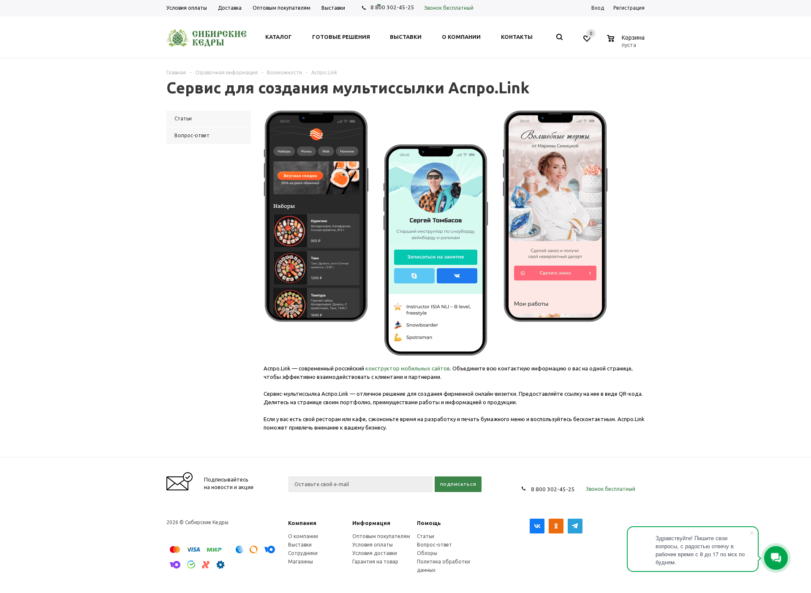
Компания (302, 523)
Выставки (300, 544)
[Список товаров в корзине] (627, 43)
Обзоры (427, 553)
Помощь (429, 523)
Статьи (425, 536)
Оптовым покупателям (381, 536)
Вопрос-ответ (434, 544)
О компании (303, 536)
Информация (371, 523)
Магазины (300, 561)
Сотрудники (303, 553)
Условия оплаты (372, 544)
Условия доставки (374, 553)
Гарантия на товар (375, 561)
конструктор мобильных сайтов (407, 368)
